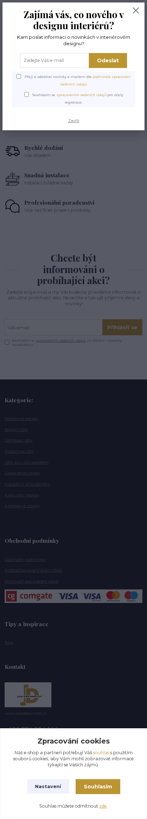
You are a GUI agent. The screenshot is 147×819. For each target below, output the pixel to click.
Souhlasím (98, 786)
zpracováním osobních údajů (81, 95)
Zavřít (73, 121)
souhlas (101, 752)
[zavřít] (136, 11)
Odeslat (108, 60)
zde (103, 806)
